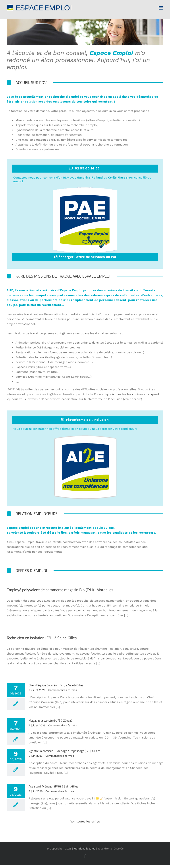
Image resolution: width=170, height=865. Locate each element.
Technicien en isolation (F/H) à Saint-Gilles (42, 638)
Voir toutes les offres (85, 821)
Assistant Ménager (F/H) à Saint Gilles (53, 786)
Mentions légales (84, 848)
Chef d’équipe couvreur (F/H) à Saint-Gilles (56, 685)
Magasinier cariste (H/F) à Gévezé (50, 720)
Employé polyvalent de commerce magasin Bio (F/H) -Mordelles (60, 590)
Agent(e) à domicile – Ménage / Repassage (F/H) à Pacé (64, 750)
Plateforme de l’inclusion (87, 420)
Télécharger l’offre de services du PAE (85, 257)
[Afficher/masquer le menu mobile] (161, 8)
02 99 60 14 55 (87, 168)
